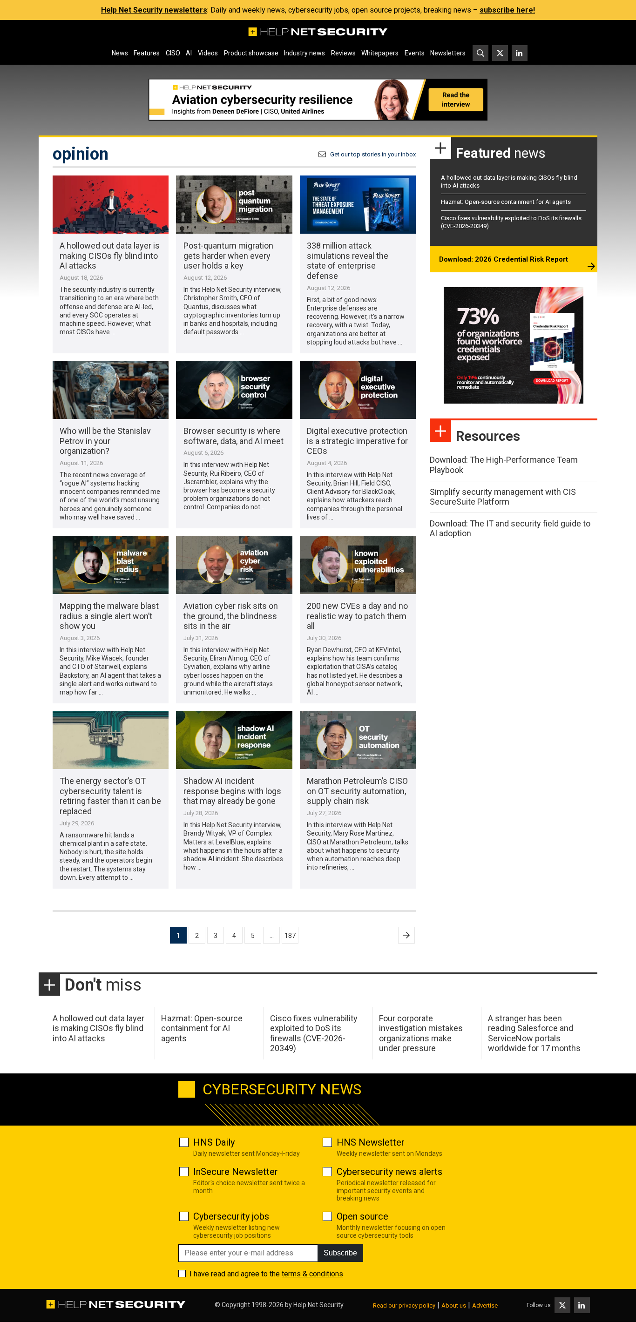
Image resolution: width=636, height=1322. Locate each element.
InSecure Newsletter (235, 1171)
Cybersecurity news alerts (389, 1171)
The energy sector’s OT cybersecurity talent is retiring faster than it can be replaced (110, 796)
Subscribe (340, 1253)
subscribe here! (507, 10)
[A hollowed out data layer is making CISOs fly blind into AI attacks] (111, 204)
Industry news (304, 53)
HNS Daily (214, 1142)
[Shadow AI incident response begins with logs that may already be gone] (234, 740)
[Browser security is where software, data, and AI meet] (234, 390)
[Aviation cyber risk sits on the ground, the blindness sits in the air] (234, 565)
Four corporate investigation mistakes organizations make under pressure (421, 1033)
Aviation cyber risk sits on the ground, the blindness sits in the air (230, 616)
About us (453, 1305)
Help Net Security (318, 1305)
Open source (362, 1216)
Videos (208, 53)
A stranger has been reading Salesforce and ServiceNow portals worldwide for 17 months (534, 1033)
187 (290, 935)
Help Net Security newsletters (154, 10)
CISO (173, 53)
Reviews (343, 53)
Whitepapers (380, 53)
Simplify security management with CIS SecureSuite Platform (503, 497)
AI (189, 53)
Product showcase (251, 53)
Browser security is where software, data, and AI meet (233, 436)
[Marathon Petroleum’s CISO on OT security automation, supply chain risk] (358, 740)
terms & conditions (312, 1273)
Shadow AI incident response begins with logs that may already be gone (232, 791)
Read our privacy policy (404, 1305)
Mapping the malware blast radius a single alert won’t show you (109, 616)
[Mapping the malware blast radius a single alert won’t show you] (111, 565)
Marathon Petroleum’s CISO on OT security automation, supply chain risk (357, 791)
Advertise (485, 1305)
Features (147, 53)
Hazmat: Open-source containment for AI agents (506, 201)
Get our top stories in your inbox (373, 154)
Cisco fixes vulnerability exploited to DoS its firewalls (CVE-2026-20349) (314, 1033)
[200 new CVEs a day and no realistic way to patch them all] (358, 565)
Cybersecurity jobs (231, 1216)
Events (415, 53)
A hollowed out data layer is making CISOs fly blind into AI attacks (110, 255)
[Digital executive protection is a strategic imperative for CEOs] (358, 390)
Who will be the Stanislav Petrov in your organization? (105, 441)
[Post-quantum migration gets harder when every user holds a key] (234, 204)
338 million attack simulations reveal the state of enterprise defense (347, 261)
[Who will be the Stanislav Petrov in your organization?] (111, 390)
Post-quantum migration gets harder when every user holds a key (228, 255)
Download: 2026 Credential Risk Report (503, 259)
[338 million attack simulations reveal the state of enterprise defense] (358, 204)
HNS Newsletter (371, 1142)
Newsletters (448, 53)
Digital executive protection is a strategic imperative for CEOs (357, 441)
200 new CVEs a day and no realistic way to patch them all (357, 616)
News (120, 53)
